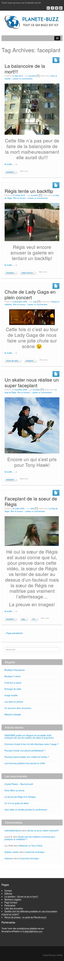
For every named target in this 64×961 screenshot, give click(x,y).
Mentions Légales (12, 899)
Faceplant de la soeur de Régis (31, 501)
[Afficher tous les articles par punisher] (37, 75)
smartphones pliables (27, 928)
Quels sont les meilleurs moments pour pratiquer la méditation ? (29, 838)
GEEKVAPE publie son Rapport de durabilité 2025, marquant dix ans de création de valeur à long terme (29, 736)
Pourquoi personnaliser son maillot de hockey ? (26, 756)
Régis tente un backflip (29, 191)
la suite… (11, 164)
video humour (27, 272)
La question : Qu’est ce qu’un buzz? (21, 896)
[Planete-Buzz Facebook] (52, 8)
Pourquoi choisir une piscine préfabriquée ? (24, 750)
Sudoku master (11, 851)
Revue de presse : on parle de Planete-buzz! (25, 917)
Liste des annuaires (13, 908)
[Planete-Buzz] (32, 22)
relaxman (8, 858)
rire (33, 619)
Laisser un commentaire (22, 78)
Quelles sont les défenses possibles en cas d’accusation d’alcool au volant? (29, 913)
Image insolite (11, 695)
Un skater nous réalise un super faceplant (32, 382)
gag (23, 619)
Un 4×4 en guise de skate (16, 803)
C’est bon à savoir (12, 682)
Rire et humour (19, 198)
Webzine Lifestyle (12, 714)
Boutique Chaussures (14, 669)
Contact (8, 890)
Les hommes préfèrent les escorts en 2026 (24, 763)
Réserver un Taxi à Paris (30, 845)
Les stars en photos (13, 701)
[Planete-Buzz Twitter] (61, 8)
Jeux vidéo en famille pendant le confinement (25, 809)
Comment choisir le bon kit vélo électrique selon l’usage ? (31, 744)
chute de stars (12, 360)
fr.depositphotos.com (32, 931)
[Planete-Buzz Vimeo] (56, 8)
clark (35, 301)
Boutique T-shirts (12, 676)
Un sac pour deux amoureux (17, 708)
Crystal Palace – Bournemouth (18, 784)
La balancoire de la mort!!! (25, 68)
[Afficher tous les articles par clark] (38, 301)
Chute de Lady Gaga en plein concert (30, 294)
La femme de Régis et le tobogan (20, 796)
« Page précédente (14, 633)
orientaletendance (12, 830)
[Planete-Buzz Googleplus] (48, 8)
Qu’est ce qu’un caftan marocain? (43, 830)
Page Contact (10, 902)
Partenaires (9, 905)
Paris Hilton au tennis (14, 790)
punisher (32, 75)
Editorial (8, 893)
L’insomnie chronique (34, 851)
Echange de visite (12, 688)
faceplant (10, 172)
